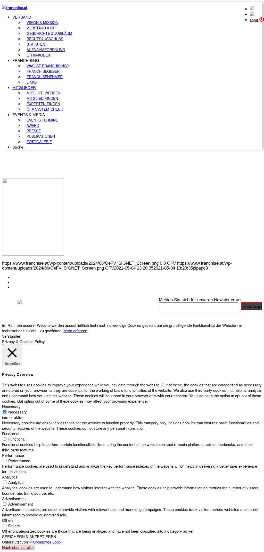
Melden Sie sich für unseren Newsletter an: (200, 299)
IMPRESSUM (25, 282)
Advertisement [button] (14, 498)
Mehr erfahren (75, 330)
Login (254, 20)
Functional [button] (10, 433)
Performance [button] (13, 455)
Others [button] (8, 520)
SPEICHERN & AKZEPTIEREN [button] (29, 536)
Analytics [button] (10, 477)
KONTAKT (22, 277)
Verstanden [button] (11, 336)
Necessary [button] (11, 406)
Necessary (17, 412)
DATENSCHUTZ (28, 287)
